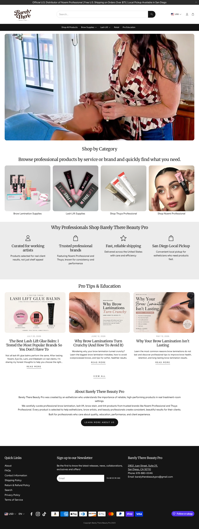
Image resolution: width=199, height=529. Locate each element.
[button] (106, 14)
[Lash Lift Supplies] (75, 188)
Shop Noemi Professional (171, 213)
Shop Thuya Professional (123, 213)
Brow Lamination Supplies (27, 213)
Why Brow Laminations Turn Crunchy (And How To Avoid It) (98, 343)
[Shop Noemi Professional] (171, 188)
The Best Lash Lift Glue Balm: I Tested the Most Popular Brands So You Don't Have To (34, 345)
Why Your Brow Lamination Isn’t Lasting (162, 343)
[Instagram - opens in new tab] (38, 514)
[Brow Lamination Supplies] (27, 188)
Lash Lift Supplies (75, 213)
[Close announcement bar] (196, 2)
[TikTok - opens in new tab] (44, 514)
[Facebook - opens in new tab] (31, 514)
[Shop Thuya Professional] (123, 188)
